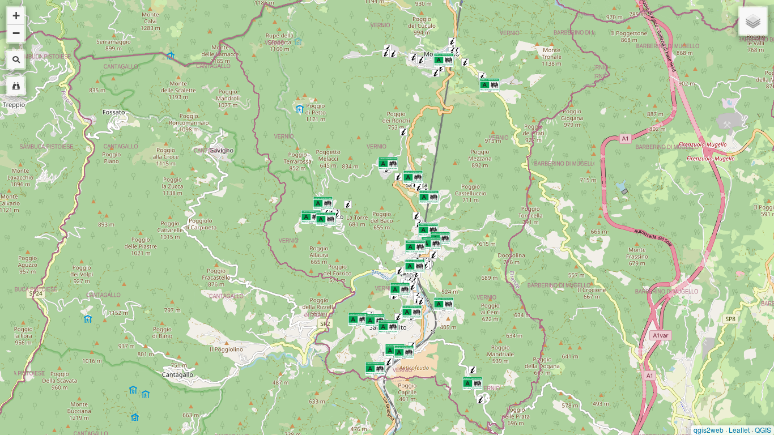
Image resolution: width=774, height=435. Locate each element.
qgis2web (709, 429)
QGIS (763, 429)
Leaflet (739, 429)
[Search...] (15, 85)
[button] (452, 41)
